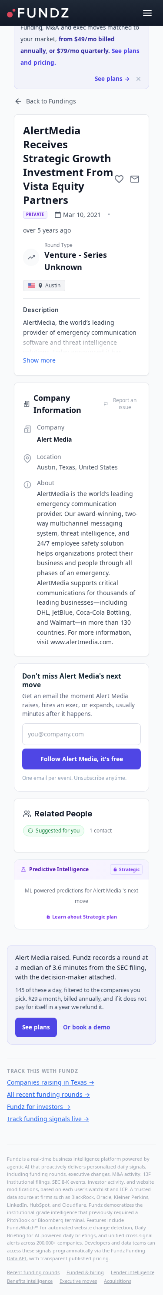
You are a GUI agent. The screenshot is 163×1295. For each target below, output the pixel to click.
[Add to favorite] (119, 179)
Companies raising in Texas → (50, 1082)
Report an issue (124, 404)
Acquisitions (117, 1281)
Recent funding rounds (33, 1272)
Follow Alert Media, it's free (81, 759)
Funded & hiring (85, 1272)
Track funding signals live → (48, 1119)
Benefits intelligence (30, 1281)
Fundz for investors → (38, 1106)
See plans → (112, 79)
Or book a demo (86, 1027)
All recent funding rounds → (48, 1094)
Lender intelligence (132, 1272)
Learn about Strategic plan (84, 916)
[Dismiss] (138, 79)
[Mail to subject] (135, 179)
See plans (36, 1027)
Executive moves (78, 1281)
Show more (39, 360)
